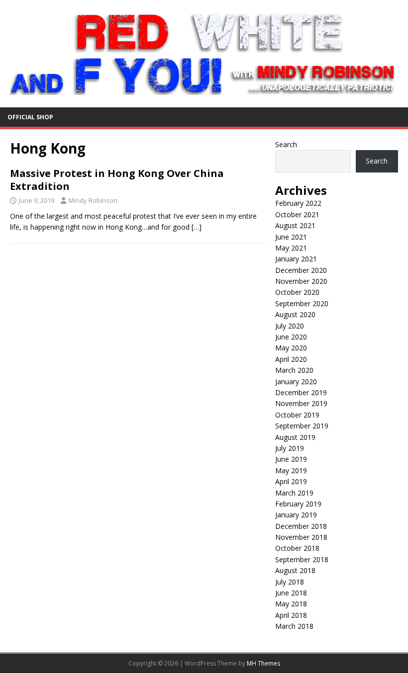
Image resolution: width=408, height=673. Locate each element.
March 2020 (294, 370)
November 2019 (301, 403)
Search (286, 144)
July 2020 (289, 326)
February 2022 (298, 203)
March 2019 (294, 493)
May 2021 (291, 247)
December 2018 (301, 526)
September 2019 (301, 425)
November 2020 (301, 281)
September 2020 (301, 303)
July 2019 (289, 448)
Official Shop (30, 117)
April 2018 (291, 615)
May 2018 (291, 603)
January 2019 (296, 514)
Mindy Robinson (93, 200)
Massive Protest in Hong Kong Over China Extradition (117, 180)
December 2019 (301, 392)
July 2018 (289, 582)
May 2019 (291, 470)
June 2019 (291, 459)
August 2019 (295, 437)
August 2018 (295, 570)
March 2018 (294, 626)
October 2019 (297, 415)
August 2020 (295, 314)
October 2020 (297, 292)
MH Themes (263, 663)
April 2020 (291, 359)
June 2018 (291, 592)
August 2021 (295, 225)
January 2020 (296, 381)
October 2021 (297, 214)
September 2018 (301, 559)
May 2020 (291, 347)
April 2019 (291, 481)
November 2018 (301, 537)
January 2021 (296, 258)
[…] (197, 227)
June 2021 (291, 237)
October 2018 (297, 548)
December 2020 (301, 270)
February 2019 (298, 503)
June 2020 (291, 336)
